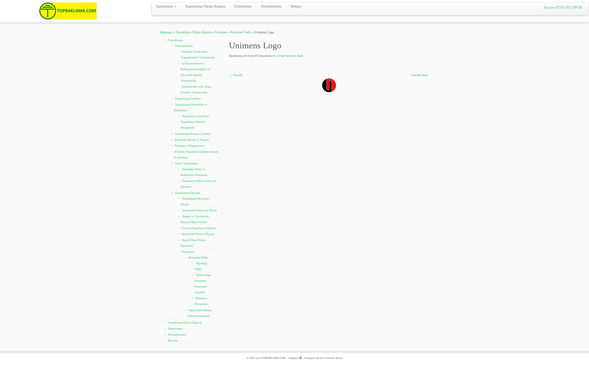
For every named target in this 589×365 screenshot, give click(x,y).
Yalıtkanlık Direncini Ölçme (199, 210)
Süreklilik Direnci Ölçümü (198, 234)
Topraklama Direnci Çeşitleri (193, 133)
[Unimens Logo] (329, 85)
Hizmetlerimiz (271, 6)
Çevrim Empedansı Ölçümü (199, 228)
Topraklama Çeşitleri (188, 98)
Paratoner (221, 32)
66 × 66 (276, 55)
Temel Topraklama (186, 163)
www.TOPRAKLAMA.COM (271, 357)
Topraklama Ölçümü (187, 193)
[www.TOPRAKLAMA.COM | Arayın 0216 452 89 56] (68, 11)
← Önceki (235, 75)
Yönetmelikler (184, 46)
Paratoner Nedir (241, 32)
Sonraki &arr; (420, 75)
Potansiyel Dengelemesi (190, 145)
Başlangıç (166, 32)
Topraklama (165, 6)
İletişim (296, 6)
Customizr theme (333, 357)
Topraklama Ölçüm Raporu (205, 6)
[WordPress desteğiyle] (300, 357)
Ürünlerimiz (243, 6)
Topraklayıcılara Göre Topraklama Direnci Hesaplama (195, 121)
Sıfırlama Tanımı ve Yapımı (192, 139)
